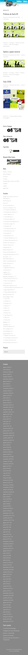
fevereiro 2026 (7, 372)
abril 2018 (5, 503)
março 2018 (6, 506)
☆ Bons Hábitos (7, 214)
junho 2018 (6, 499)
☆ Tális (9, 44)
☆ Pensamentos (7, 231)
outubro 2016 (7, 546)
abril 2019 (5, 475)
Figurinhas (5, 188)
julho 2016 (6, 553)
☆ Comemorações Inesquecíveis (11, 287)
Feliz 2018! (7, 81)
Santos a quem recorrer (11, 51)
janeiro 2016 (6, 565)
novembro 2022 (7, 388)
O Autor (5, 179)
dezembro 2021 (7, 405)
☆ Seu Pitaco (6, 315)
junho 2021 (6, 419)
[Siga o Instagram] (10, 141)
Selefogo (5, 324)
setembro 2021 (7, 412)
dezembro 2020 (7, 433)
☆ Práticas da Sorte (19, 42)
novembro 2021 (7, 407)
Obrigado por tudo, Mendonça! (11, 630)
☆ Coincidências (7, 217)
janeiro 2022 (6, 402)
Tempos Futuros (7, 245)
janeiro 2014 (6, 619)
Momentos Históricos (8, 285)
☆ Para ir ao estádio (8, 280)
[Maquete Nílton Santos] (14, 162)
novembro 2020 (7, 435)
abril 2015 (5, 583)
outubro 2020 (7, 438)
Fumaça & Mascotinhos (9, 254)
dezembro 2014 (7, 593)
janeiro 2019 (6, 482)
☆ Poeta (16, 72)
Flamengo (5, 198)
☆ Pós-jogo (6, 233)
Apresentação (7, 174)
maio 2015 (6, 581)
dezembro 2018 (7, 485)
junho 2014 (6, 607)
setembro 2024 (7, 379)
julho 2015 (6, 576)
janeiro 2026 (6, 374)
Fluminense (6, 200)
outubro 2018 (7, 489)
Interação (5, 265)
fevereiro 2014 (7, 616)
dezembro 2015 (7, 567)
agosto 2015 (6, 574)
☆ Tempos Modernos (9, 238)
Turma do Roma (18, 649)
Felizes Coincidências (8, 261)
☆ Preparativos (7, 235)
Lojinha (5, 186)
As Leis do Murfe (7, 205)
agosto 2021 (6, 414)
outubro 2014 (7, 598)
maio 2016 (6, 558)
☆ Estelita (5, 301)
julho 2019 (6, 468)
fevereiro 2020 (7, 452)
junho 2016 (6, 555)
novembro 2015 (7, 569)
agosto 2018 (6, 494)
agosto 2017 (6, 522)
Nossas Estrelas (7, 294)
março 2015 (6, 586)
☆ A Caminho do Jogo (8, 209)
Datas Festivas (17, 116)
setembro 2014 (7, 600)
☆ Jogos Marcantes (8, 289)
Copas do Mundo (7, 326)
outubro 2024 (7, 376)
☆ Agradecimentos (8, 267)
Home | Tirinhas (7, 172)
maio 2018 (6, 501)
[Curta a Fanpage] (14, 130)
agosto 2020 (6, 442)
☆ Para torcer (6, 283)
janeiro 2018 (6, 511)
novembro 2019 (7, 459)
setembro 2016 (7, 548)
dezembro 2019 (7, 456)
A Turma (5, 176)
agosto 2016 (6, 551)
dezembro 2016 (7, 541)
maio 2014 (6, 609)
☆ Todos (5, 320)
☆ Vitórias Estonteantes (9, 240)
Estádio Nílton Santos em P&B (11, 181)
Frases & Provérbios (8, 252)
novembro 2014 (7, 595)
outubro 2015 (7, 572)
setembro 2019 (7, 463)
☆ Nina (5, 308)
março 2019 (6, 478)
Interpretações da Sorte (9, 342)
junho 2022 (6, 400)
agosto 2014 (6, 602)
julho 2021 (6, 416)
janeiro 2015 (6, 591)
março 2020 (6, 449)
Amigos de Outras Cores (9, 196)
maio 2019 (6, 473)
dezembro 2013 (7, 621)
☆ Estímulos (6, 270)
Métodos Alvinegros (8, 276)
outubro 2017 (7, 518)
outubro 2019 (7, 461)
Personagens (15, 44)
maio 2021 (6, 421)
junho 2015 (6, 579)
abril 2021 (5, 423)
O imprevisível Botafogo (9, 628)
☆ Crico (5, 298)
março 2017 (6, 534)
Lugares (5, 272)
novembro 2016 (7, 543)
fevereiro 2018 (7, 508)
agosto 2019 (6, 466)
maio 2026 (6, 369)
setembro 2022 (7, 393)
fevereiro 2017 (7, 536)
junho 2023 (6, 386)
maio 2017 (6, 529)
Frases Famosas (7, 263)
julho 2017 (6, 525)
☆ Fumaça (11, 42)
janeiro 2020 (6, 454)
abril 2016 (5, 560)
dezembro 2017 (7, 513)
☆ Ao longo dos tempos (9, 212)
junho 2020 (6, 447)
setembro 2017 (7, 520)
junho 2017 (6, 527)
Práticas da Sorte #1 (10, 13)
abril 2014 (5, 612)
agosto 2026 (6, 367)
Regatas (5, 322)
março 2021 (6, 426)
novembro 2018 (7, 487)
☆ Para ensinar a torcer (9, 278)
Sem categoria (7, 329)
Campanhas (6, 247)
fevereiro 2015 (7, 588)
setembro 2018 (7, 492)
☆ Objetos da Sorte (8, 335)
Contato (5, 183)
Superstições (6, 46)
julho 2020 (6, 445)
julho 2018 (6, 496)
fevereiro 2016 (7, 562)
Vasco (4, 203)
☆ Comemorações (8, 219)
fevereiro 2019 (7, 480)
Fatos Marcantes (7, 258)
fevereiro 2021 (7, 428)
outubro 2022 (7, 391)
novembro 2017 (7, 515)
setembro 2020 (7, 440)
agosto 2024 (6, 381)
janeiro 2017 (6, 539)
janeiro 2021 (6, 431)
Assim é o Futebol (8, 208)
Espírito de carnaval (8, 635)
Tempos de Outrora (8, 242)
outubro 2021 (7, 409)
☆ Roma (5, 44)
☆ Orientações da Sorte (9, 337)
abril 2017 (5, 532)
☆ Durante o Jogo (7, 224)
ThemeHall (16, 651)
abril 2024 (5, 384)
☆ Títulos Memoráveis (9, 292)
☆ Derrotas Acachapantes (10, 221)
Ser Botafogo (6, 331)
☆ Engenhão (6, 274)
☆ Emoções (6, 226)
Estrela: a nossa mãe (8, 633)
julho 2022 (6, 398)
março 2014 (6, 614)
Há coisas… (6, 256)
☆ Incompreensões (8, 228)
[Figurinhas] (14, 151)
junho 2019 (6, 470)
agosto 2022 (6, 395)
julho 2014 (6, 605)
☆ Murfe (5, 306)
